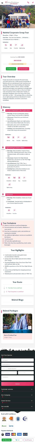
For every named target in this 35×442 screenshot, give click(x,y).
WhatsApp (12, 68)
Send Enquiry (24, 68)
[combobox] (4, 368)
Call (18, 440)
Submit (17, 384)
